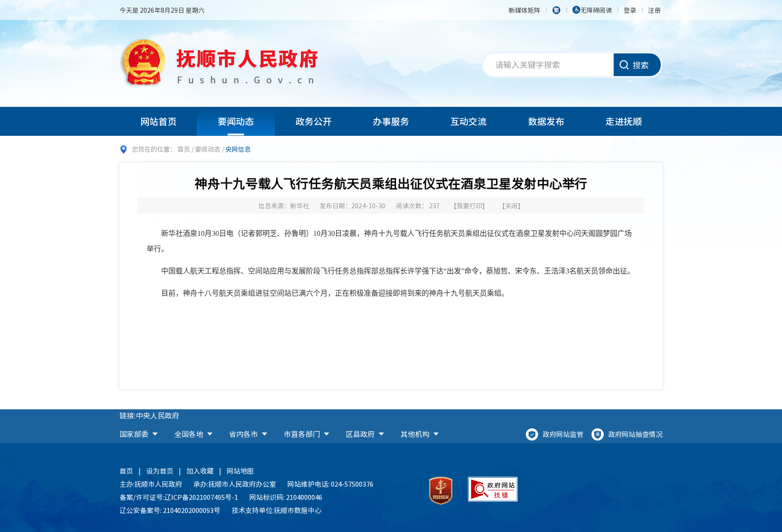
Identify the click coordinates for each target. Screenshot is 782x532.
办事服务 (391, 121)
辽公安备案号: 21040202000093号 (169, 510)
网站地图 (240, 471)
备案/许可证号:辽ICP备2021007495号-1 (178, 497)
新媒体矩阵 (524, 9)
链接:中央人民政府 (149, 415)
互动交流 (468, 121)
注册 (654, 9)
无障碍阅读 (596, 9)
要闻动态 (236, 121)
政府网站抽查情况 (635, 434)
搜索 (641, 65)
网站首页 (158, 121)
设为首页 (159, 471)
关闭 (511, 205)
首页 (183, 148)
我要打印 (469, 205)
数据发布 (546, 121)
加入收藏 (200, 471)
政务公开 (314, 121)
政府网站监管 (563, 434)
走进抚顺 (624, 121)
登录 (630, 9)
